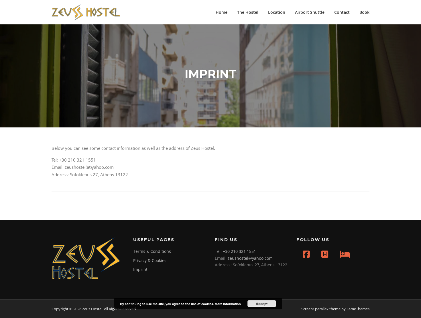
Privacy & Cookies (149, 260)
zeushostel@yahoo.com (250, 258)
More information (228, 304)
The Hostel (247, 12)
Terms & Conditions (152, 251)
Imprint (140, 269)
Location (276, 12)
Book (364, 12)
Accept (261, 303)
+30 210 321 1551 (239, 251)
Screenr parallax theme (321, 308)
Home (221, 12)
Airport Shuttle (309, 12)
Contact (342, 12)
